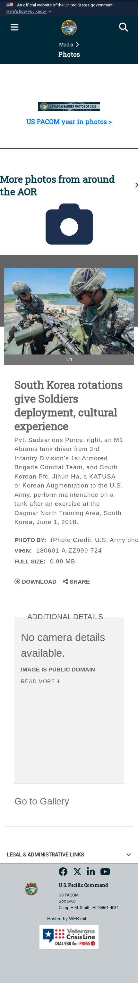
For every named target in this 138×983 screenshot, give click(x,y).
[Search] (123, 27)
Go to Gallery (41, 801)
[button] (29, 11)
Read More (39, 681)
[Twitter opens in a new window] (77, 873)
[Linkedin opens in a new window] (91, 873)
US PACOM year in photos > (69, 121)
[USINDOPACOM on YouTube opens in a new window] (105, 873)
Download (38, 582)
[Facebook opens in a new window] (63, 873)
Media (66, 45)
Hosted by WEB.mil (66, 918)
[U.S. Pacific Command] (31, 888)
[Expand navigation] (14, 27)
